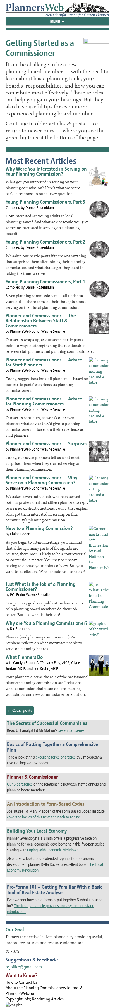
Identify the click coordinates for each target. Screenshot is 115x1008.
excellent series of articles (56, 757)
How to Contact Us (21, 982)
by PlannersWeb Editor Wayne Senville (35, 331)
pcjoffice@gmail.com (24, 967)
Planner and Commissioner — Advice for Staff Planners (44, 362)
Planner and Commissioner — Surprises (46, 443)
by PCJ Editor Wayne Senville (28, 594)
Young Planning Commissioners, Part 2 (45, 242)
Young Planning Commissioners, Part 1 (45, 282)
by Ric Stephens (18, 628)
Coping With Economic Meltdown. (53, 849)
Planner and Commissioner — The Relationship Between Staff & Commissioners (41, 321)
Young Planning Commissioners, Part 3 (45, 202)
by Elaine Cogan (18, 533)
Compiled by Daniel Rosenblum (30, 207)
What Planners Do (24, 657)
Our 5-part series (20, 784)
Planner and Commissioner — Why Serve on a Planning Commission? (41, 480)
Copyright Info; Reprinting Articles (35, 999)
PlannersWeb (57, 8)
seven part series (71, 730)
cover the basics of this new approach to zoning (43, 817)
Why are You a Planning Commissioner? (46, 623)
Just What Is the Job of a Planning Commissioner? (41, 586)
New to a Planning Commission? (39, 528)
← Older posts (19, 710)
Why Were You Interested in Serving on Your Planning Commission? (46, 171)
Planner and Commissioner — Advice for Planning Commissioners (44, 401)
